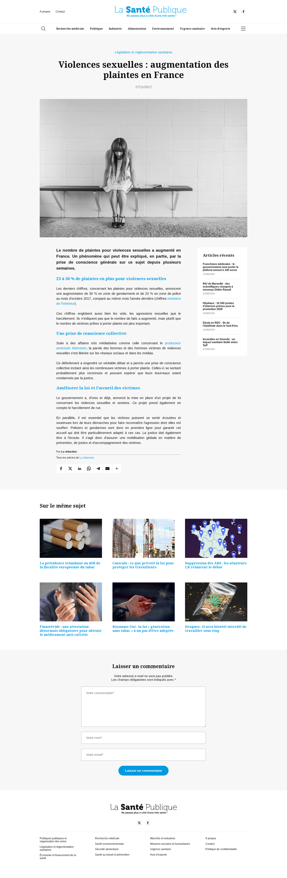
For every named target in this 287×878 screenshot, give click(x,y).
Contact (60, 11)
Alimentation (137, 28)
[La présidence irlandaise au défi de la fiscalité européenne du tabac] (71, 538)
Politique (96, 28)
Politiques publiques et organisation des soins (53, 840)
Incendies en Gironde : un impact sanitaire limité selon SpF (220, 342)
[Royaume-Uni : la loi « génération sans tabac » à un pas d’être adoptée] (143, 601)
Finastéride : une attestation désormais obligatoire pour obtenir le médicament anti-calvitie (71, 630)
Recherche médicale (70, 28)
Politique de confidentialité (221, 849)
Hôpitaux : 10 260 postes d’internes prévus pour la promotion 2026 (218, 306)
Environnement (163, 28)
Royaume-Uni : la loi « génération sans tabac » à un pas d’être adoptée (143, 628)
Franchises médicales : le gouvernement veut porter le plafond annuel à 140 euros (221, 267)
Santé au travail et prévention (112, 854)
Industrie (115, 28)
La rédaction (87, 457)
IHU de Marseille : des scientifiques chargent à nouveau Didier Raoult (218, 286)
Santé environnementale (109, 843)
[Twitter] (235, 12)
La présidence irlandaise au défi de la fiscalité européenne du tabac (70, 565)
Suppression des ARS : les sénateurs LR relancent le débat (216, 565)
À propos (45, 11)
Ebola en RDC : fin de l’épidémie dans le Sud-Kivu (220, 324)
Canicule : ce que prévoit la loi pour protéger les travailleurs (143, 565)
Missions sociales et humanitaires (170, 843)
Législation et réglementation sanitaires (143, 52)
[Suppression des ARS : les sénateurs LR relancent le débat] (216, 538)
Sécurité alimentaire (107, 849)
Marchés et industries (162, 838)
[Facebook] (243, 12)
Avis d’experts (220, 28)
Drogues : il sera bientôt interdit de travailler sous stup (215, 628)
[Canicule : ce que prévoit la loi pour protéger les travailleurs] (143, 538)
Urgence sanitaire (192, 28)
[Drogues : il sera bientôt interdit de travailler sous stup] (216, 601)
